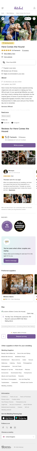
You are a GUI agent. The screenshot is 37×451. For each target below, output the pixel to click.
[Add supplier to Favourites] (34, 18)
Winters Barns (8, 297)
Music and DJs (16, 360)
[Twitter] (7, 427)
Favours (31, 360)
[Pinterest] (11, 427)
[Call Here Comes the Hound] (3, 336)
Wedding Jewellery (6, 386)
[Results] (2, 18)
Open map (30, 313)
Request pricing (21, 336)
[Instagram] (15, 427)
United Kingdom (10, 437)
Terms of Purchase (25, 396)
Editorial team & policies (8, 407)
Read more (5, 112)
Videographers (5, 366)
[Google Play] (21, 419)
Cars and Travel (16, 366)
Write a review (18, 145)
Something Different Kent (8, 326)
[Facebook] (3, 427)
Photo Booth (19, 369)
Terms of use (14, 396)
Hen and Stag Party (24, 379)
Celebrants (14, 382)
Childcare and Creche (26, 382)
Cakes (24, 360)
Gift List (27, 407)
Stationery (4, 363)
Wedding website (6, 410)
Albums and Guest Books (8, 376)
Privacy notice (5, 399)
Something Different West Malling (25, 326)
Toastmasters (5, 382)
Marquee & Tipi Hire (7, 369)
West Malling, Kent (9, 54)
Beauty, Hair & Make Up (8, 353)
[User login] (34, 8)
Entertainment (5, 360)
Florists (19, 363)
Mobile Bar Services (7, 356)
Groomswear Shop (16, 373)
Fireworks (21, 376)
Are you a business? (15, 404)
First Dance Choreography (8, 379)
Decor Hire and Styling (23, 353)
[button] (18, 250)
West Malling (10, 13)
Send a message (10, 261)
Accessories (4, 373)
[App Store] (7, 419)
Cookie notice (16, 399)
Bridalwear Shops (20, 356)
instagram (16, 123)
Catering (12, 363)
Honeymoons (28, 373)
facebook (6, 123)
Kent (2, 13)
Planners (27, 369)
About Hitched (28, 404)
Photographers (27, 363)
